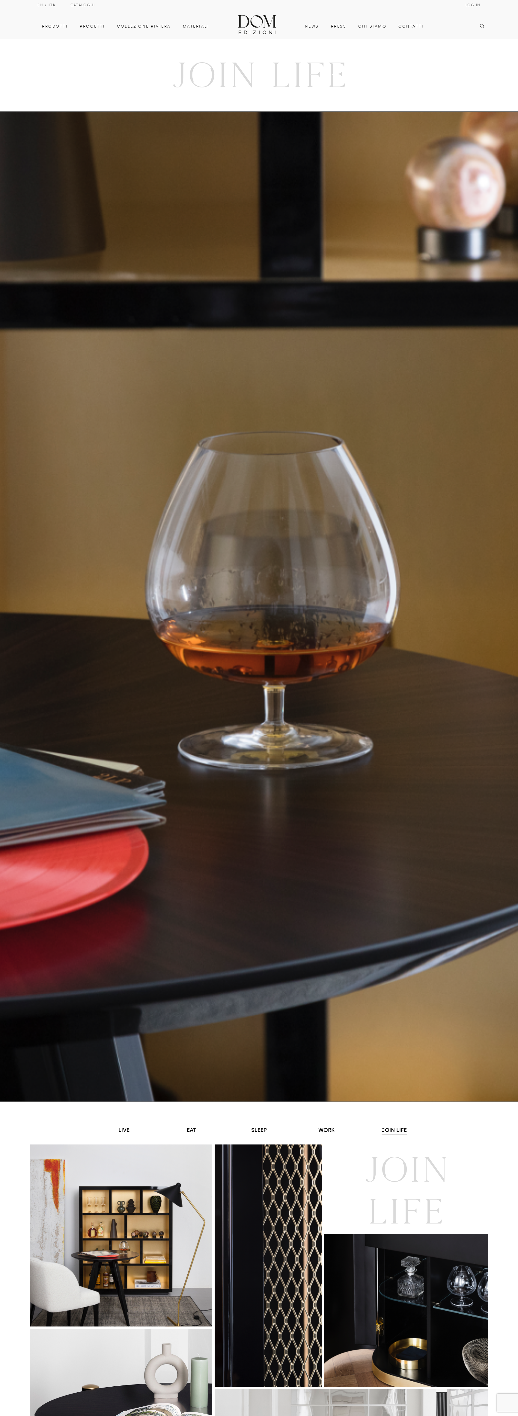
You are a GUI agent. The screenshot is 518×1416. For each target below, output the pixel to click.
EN (40, 5)
